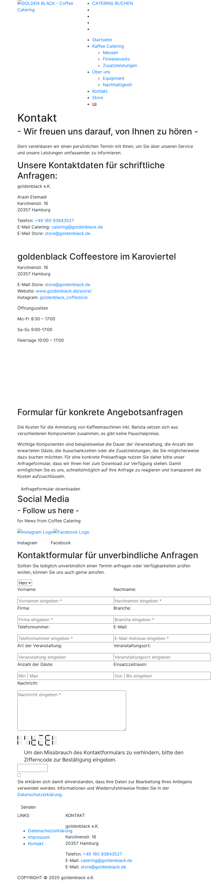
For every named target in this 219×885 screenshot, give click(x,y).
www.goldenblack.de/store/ (64, 291)
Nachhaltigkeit (117, 84)
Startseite (102, 39)
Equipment (113, 78)
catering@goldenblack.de (77, 227)
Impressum (39, 837)
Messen (110, 52)
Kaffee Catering (108, 46)
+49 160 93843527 (54, 220)
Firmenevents (116, 59)
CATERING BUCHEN (112, 3)
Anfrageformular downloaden (50, 489)
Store (97, 97)
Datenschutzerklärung (39, 794)
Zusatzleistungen (120, 65)
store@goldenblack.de (67, 233)
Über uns (101, 71)
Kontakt (100, 91)
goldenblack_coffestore (64, 297)
